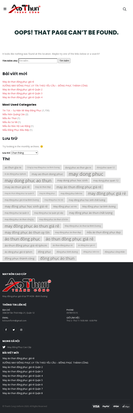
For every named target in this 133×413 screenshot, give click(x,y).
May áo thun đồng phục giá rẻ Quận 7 (22, 388)
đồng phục (44, 252)
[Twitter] (13, 329)
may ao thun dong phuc (47, 174)
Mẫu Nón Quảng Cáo (13, 114)
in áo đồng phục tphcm (15, 174)
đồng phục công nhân (115, 251)
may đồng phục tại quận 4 (17, 213)
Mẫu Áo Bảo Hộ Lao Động (16, 126)
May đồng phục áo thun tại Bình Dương (83, 226)
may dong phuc (86, 174)
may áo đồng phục (47, 193)
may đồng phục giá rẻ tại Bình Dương (22, 200)
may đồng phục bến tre (71, 193)
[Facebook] (6, 329)
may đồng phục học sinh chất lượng (87, 199)
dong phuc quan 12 (106, 167)
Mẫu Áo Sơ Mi (9, 122)
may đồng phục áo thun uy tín (27, 232)
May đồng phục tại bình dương (99, 206)
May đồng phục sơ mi (65, 206)
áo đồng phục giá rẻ (86, 245)
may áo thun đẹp (43, 187)
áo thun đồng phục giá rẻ (69, 239)
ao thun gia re (13, 167)
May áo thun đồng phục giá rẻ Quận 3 (22, 93)
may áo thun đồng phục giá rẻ (78, 187)
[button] (125, 9)
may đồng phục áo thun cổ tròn (53, 219)
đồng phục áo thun (57, 258)
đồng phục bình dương (67, 251)
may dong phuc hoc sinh (72, 180)
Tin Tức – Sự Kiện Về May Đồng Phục (22, 110)
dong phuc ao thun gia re (78, 167)
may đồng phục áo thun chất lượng (91, 213)
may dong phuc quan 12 (105, 180)
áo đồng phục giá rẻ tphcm (18, 251)
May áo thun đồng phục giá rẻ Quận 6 (22, 384)
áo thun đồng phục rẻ (63, 245)
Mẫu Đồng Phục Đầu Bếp (15, 129)
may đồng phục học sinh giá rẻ (26, 206)
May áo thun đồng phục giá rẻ (18, 81)
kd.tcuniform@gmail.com (14, 320)
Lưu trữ (6, 153)
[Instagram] (21, 329)
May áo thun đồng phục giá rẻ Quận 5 (22, 380)
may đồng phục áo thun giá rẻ (32, 226)
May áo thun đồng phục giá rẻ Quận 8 (22, 393)
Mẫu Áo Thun (9, 118)
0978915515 (72, 312)
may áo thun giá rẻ (17, 187)
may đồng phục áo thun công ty (19, 219)
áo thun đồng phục (22, 239)
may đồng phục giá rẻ (107, 193)
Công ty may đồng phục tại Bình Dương (43, 167)
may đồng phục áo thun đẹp (68, 232)
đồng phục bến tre (91, 252)
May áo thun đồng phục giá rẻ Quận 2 (22, 89)
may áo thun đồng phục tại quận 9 (19, 193)
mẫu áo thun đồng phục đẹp (104, 232)
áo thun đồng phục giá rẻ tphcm (26, 245)
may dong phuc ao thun (28, 180)
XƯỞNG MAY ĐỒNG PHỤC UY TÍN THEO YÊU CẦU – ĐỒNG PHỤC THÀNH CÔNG (45, 85)
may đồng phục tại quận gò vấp (48, 213)
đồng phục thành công (19, 258)
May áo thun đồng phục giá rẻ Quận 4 (22, 97)
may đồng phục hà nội (53, 200)
